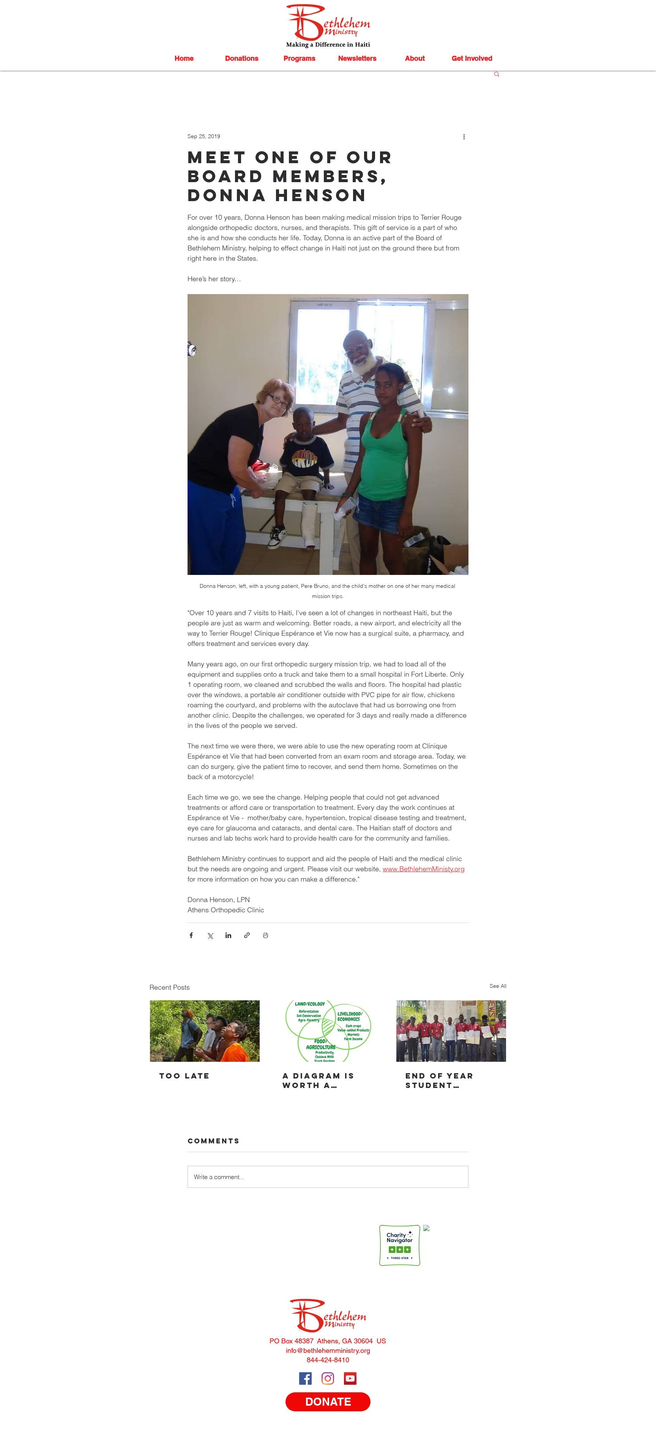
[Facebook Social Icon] (305, 1378)
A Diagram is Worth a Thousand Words (318, 1080)
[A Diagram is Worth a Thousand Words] (328, 1031)
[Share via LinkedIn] (228, 935)
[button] (242, 58)
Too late (184, 1075)
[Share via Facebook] (191, 935)
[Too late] (205, 1031)
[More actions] (463, 136)
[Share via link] (247, 935)
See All (498, 985)
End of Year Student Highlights (439, 1080)
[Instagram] (328, 1378)
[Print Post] (265, 935)
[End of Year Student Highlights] (451, 1031)
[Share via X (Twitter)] (209, 935)
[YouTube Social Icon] (350, 1378)
